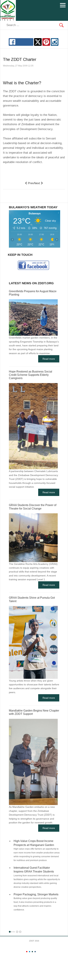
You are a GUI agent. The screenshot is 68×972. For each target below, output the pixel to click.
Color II (29, 951)
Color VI (40, 951)
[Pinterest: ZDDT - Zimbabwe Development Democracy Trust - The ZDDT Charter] (46, 42)
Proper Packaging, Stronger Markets (36, 894)
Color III (32, 951)
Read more (49, 358)
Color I (26, 951)
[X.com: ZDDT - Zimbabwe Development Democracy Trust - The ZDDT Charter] (38, 42)
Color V (38, 951)
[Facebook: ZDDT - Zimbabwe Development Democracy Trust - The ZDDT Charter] (21, 42)
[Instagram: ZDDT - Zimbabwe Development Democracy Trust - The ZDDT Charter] (54, 42)
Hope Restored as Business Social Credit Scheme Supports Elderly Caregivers (30, 375)
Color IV (35, 951)
